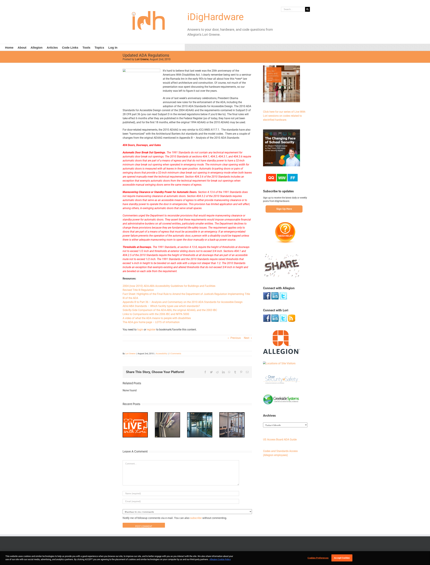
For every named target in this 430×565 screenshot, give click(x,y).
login (140, 329)
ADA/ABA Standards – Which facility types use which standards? (161, 306)
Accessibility (161, 353)
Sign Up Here (284, 208)
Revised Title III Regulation (138, 290)
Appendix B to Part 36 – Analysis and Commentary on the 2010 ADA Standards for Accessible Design (183, 302)
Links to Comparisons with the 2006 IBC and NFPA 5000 (156, 314)
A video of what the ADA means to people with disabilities (157, 318)
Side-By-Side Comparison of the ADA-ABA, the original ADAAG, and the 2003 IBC (170, 310)
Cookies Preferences (318, 558)
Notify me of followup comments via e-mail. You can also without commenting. (175, 518)
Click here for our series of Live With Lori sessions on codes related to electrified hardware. (284, 115)
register (151, 329)
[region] (215, 558)
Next (246, 338)
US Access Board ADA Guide (280, 439)
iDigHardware (215, 16)
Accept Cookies (342, 558)
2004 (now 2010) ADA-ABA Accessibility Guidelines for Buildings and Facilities (169, 286)
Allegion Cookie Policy (220, 559)
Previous (235, 338)
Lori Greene (141, 59)
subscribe (196, 518)
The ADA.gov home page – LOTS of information (151, 322)
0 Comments (175, 353)
